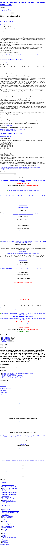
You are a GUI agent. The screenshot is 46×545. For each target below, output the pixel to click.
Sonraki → (6, 169)
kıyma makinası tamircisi (7, 517)
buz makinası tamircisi (5, 496)
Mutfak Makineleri (3, 394)
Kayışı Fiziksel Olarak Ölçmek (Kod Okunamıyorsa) (12, 375)
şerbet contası (35, 167)
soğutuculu (20, 168)
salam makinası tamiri (8, 526)
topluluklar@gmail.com (23, 205)
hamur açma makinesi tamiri (10, 512)
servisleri (16, 129)
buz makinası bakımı (9, 495)
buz (5, 54)
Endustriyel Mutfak (3, 392)
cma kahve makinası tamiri (8, 500)
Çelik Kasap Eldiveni (6, 337)
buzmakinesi (13, 54)
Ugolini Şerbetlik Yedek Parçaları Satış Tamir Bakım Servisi (13, 376)
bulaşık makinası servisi (9, 486)
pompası (31, 167)
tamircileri (4, 55)
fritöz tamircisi (5, 507)
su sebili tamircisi (6, 530)
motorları (14, 167)
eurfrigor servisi (29, 54)
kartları (4, 129)
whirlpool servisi (17, 55)
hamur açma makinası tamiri (10, 511)
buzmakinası (8, 54)
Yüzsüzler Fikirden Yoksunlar (8, 10)
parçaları (10, 129)
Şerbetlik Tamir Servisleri (5, 130)
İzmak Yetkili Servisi (4, 18)
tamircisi (7, 55)
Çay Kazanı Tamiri (6, 339)
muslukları (18, 167)
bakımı (4, 482)
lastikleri (11, 167)
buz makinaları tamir (9, 493)
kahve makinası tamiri (5, 515)
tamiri (4, 535)
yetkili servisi (5, 540)
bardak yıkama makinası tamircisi (8, 484)
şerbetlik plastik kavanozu (7, 168)
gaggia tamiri (6, 509)
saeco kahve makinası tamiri (7, 524)
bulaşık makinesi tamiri (8, 491)
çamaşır (1, 129)
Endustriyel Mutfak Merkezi (5, 383)
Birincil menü (2, 7)
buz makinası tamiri (6, 497)
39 (3, 169)
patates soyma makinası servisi (6, 523)
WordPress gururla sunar (4, 544)
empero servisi (23, 54)
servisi (13, 168)
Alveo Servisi (5, 340)
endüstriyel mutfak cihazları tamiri (8, 506)
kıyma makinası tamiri (5, 518)
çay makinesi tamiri (5, 542)
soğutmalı (16, 168)
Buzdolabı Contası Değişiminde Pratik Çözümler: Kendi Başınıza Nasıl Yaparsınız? (18, 373)
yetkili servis (5, 538)
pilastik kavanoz (26, 167)
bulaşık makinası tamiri (10, 488)
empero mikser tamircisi (6, 502)
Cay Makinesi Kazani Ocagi (5, 388)
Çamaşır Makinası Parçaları (11, 60)
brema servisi (2, 54)
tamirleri (23, 129)
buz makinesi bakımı (9, 499)
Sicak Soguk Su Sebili (4, 390)
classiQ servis (18, 54)
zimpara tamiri (4, 541)
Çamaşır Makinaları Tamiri (5, 56)
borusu (1, 167)
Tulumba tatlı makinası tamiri (9, 537)
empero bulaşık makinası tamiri (9, 501)
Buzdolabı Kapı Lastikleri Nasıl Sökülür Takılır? (11, 377)
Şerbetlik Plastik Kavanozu (11, 133)
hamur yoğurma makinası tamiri (9, 514)
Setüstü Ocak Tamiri (6, 341)
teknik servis (4, 536)
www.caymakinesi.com (23, 251)
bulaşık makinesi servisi (6, 489)
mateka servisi (5, 519)
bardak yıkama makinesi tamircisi (8, 485)
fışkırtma (4, 167)
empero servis (5, 504)
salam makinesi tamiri (7, 527)
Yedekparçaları (13, 130)
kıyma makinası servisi (7, 516)
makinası (34, 54)
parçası (13, 129)
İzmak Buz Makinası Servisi (11, 22)
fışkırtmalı (8, 167)
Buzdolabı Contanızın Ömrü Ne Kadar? (9, 374)
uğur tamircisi (11, 55)
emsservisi (8, 24)
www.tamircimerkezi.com (8, 125)
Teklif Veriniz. (2, 397)
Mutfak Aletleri (3, 386)
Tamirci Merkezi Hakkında (7, 9)
